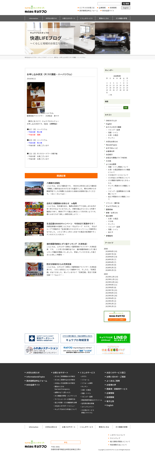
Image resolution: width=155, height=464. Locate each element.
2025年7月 (109, 290)
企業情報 (102, 7)
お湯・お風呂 (113, 135)
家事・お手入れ (112, 212)
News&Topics (111, 144)
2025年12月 (110, 276)
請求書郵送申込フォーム (88, 10)
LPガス (83, 376)
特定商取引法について (118, 445)
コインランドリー (87, 407)
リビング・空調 (114, 129)
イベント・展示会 (112, 203)
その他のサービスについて (118, 175)
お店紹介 (109, 154)
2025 (106, 274)
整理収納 (109, 209)
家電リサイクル (86, 412)
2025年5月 (109, 295)
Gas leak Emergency (62, 389)
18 (110, 88)
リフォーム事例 (86, 383)
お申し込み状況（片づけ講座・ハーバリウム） (50, 74)
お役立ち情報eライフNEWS (116, 157)
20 (117, 88)
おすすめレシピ (112, 148)
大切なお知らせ (112, 141)
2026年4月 (109, 262)
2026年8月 (109, 251)
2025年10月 (110, 282)
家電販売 (109, 235)
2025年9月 (109, 284)
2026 (106, 248)
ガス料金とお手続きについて (119, 177)
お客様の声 (110, 151)
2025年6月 (109, 293)
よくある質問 (111, 164)
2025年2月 (109, 303)
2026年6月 (109, 256)
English (126, 7)
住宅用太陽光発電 (87, 403)
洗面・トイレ (113, 132)
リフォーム (85, 380)
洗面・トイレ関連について (118, 167)
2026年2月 (109, 267)
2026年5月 (109, 259)
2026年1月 (109, 270)
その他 (108, 161)
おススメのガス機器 (113, 127)
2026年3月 (109, 264)
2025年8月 (109, 287)
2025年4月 (109, 298)
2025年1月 (109, 306)
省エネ (110, 232)
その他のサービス (87, 410)
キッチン (111, 138)
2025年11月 (110, 279)
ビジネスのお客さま (87, 7)
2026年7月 (109, 254)
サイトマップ (115, 438)
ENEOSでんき (111, 120)
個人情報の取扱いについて (120, 441)
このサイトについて (117, 435)
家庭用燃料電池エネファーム (91, 400)
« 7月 (110, 95)
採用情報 (113, 7)
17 (107, 88)
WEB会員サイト (108, 10)
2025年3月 (109, 301)
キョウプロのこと (112, 206)
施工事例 (109, 216)
